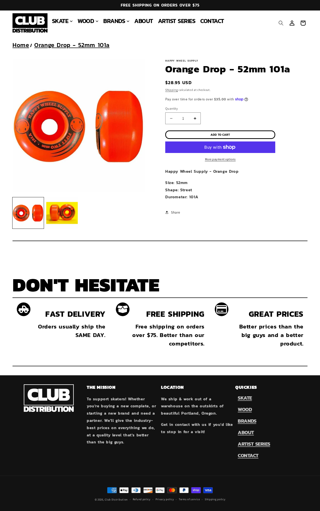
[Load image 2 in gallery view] (62, 213)
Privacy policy (165, 499)
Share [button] (175, 212)
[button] (62, 21)
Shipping (171, 90)
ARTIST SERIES (254, 444)
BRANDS (247, 421)
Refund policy (141, 499)
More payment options (220, 159)
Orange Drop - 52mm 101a (72, 45)
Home (20, 45)
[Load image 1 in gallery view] (28, 213)
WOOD (245, 409)
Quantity (171, 108)
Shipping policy (215, 499)
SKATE (245, 398)
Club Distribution (116, 499)
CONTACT (248, 455)
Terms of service (189, 499)
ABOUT (246, 432)
